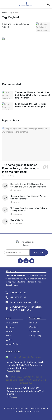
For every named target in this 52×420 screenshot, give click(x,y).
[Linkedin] (31, 260)
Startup (9, 331)
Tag (10, 12)
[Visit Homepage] (25, 4)
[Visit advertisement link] (26, 57)
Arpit (37, 411)
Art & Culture (12, 322)
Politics (9, 335)
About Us (33, 322)
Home (4, 12)
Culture (9, 339)
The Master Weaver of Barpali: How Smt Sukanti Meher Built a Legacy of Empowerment (32, 95)
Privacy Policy (35, 335)
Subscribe (39, 252)
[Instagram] (25, 260)
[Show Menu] (3, 4)
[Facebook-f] (20, 260)
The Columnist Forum (19, 408)
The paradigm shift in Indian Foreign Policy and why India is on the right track (20, 168)
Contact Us (34, 331)
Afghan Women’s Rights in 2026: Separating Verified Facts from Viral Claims (25, 391)
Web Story (33, 327)
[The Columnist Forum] (26, 243)
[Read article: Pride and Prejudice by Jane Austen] (43, 27)
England (18, 12)
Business (10, 327)
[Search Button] (48, 4)
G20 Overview (16, 220)
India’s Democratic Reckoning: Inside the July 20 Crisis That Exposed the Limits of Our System (25, 365)
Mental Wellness (13, 344)
